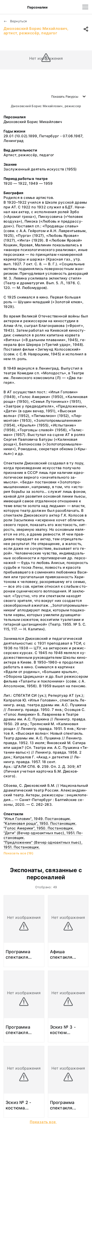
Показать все (43, 1122)
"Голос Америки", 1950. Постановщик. (39, 828)
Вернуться (18, 21)
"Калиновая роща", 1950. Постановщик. (40, 823)
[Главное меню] (85, 7)
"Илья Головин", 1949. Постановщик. (37, 818)
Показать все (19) (18, 853)
